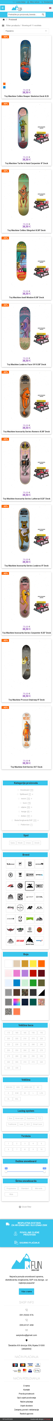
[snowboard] (16, 8)
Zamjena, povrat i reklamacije (26, 1410)
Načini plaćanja (26, 1402)
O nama (26, 1386)
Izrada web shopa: (37, 1419)
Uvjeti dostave (26, 1406)
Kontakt (26, 1390)
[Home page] (4, 20)
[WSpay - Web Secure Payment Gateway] (16, 1370)
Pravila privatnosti (26, 1394)
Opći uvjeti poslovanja (26, 1398)
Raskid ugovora (26, 1414)
